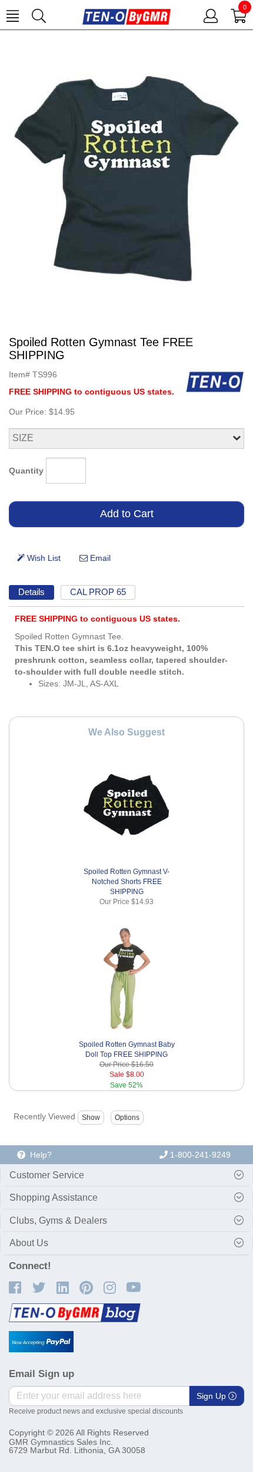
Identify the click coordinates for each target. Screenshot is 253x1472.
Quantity (26, 470)
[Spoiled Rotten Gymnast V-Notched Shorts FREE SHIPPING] (126, 805)
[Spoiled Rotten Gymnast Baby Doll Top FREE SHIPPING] (126, 978)
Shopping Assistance (53, 1197)
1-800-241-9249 (199, 1154)
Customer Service (46, 1175)
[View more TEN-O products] (214, 381)
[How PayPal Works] (41, 1341)
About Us (28, 1243)
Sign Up (212, 1396)
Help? (38, 1154)
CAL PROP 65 (98, 592)
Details (31, 592)
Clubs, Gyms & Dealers (58, 1220)
